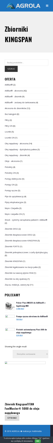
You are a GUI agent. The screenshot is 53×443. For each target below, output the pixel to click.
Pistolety (8, 167)
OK (37, 441)
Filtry (7, 120)
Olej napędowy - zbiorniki (16, 155)
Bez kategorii (10, 114)
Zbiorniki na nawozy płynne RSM (19, 273)
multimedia (37, 431)
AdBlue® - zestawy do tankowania (20, 102)
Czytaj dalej (12, 417)
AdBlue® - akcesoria (14, 90)
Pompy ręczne (11, 190)
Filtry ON (9, 126)
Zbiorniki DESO (11, 229)
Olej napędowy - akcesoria (16, 143)
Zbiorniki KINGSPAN (13, 261)
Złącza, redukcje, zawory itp (17, 284)
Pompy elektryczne (13, 179)
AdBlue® (9, 84)
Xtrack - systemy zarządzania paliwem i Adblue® (26, 220)
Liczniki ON (10, 137)
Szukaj (11, 69)
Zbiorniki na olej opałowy (16, 279)
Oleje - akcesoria (12, 161)
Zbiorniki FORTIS (12, 246)
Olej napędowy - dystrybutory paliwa (21, 149)
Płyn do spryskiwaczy (14, 196)
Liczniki (8, 131)
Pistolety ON (10, 173)
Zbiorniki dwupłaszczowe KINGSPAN (21, 240)
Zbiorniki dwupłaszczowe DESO (18, 234)
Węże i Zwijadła (12, 208)
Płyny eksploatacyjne (14, 202)
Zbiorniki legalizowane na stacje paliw (21, 267)
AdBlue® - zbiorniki (13, 96)
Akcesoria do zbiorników (15, 108)
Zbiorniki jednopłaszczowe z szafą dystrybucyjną (26, 252)
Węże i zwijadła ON (13, 214)
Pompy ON (10, 184)
